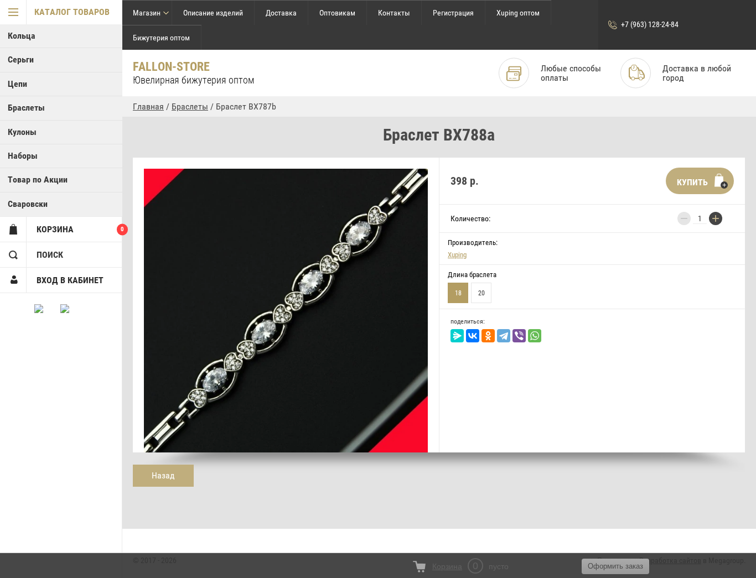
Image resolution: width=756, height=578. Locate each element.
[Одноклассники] (488, 335)
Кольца (21, 35)
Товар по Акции (38, 179)
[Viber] (519, 335)
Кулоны (22, 132)
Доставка (281, 12)
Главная (148, 106)
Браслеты (26, 107)
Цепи (17, 84)
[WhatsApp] (534, 335)
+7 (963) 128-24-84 (650, 24)
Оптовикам (337, 12)
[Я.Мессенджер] (457, 335)
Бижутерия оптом (161, 37)
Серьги (21, 59)
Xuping (457, 255)
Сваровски (28, 204)
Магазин (146, 12)
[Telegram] (503, 335)
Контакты (394, 12)
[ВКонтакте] (472, 335)
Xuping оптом (518, 12)
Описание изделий (213, 12)
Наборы (23, 155)
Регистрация (453, 12)
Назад (163, 475)
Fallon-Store (171, 67)
